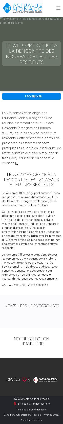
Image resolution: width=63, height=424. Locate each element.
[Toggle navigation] (58, 8)
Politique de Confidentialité (32, 409)
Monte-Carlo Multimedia (35, 398)
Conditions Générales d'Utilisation (22, 414)
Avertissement (51, 414)
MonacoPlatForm (40, 403)
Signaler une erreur (31, 419)
